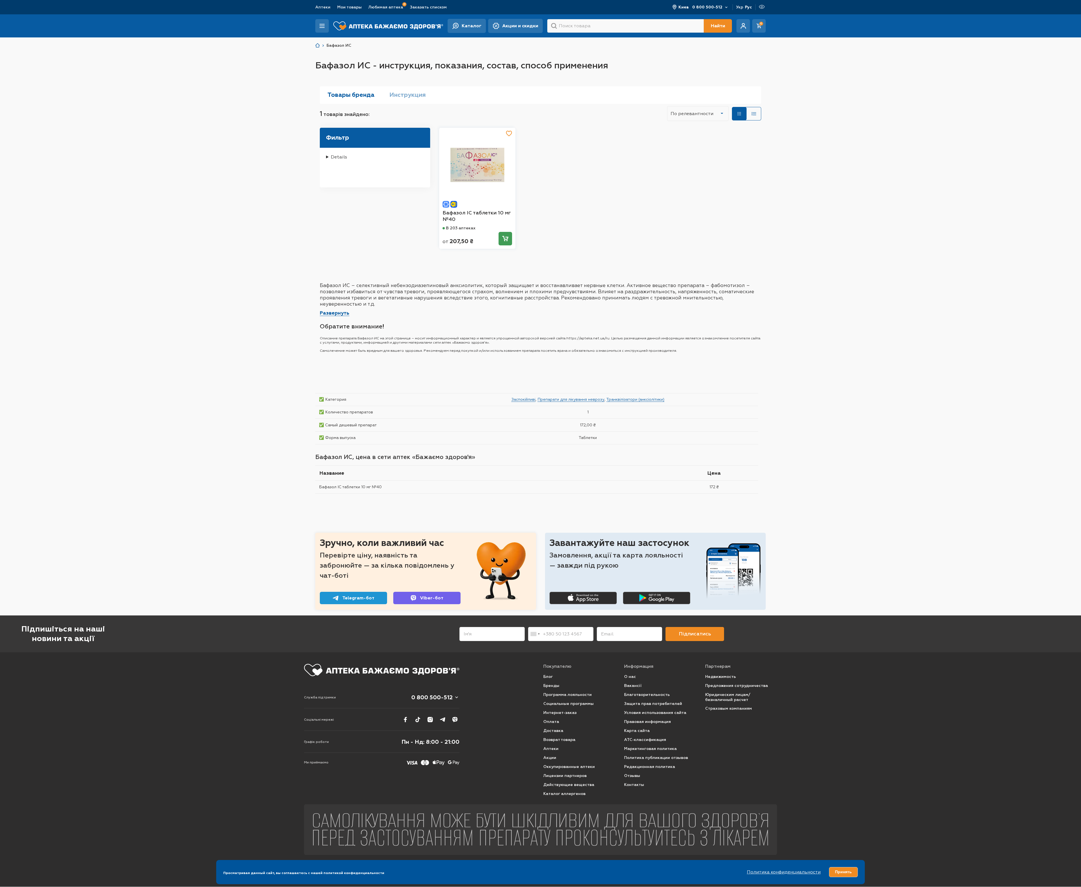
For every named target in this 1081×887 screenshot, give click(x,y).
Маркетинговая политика (650, 748)
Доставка (553, 730)
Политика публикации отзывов (656, 757)
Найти (718, 25)
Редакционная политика (649, 766)
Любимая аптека (385, 7)
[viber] (454, 719)
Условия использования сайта (655, 712)
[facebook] (405, 719)
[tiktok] (417, 719)
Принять (843, 872)
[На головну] (381, 670)
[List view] (754, 113)
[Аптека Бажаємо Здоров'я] (317, 45)
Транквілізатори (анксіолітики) (635, 399)
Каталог (471, 25)
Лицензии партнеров (565, 775)
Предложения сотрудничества (736, 685)
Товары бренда (350, 94)
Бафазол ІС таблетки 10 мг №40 (477, 216)
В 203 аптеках (460, 228)
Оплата (551, 721)
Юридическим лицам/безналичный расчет (727, 697)
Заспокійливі (523, 399)
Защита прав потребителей (653, 703)
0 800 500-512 (707, 7)
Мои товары (349, 7)
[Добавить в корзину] (505, 238)
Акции (549, 757)
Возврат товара (559, 739)
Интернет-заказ (560, 712)
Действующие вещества (568, 784)
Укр (739, 7)
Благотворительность (647, 694)
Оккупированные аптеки (569, 766)
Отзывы (632, 775)
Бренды (551, 685)
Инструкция (407, 94)
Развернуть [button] (334, 313)
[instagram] (430, 719)
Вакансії (633, 685)
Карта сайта (637, 730)
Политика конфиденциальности (784, 872)
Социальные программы (568, 703)
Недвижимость (720, 676)
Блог (548, 676)
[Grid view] (739, 113)
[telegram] (442, 719)
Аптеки (322, 7)
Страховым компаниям (728, 708)
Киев (683, 7)
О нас (630, 676)
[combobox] (534, 634)
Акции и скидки (520, 25)
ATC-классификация (645, 739)
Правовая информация (647, 721)
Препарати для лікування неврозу (570, 399)
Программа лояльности (567, 694)
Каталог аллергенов (564, 793)
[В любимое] (509, 133)
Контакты (634, 784)
